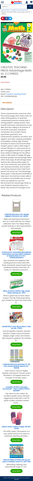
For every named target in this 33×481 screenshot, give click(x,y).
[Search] (30, 7)
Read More (16, 232)
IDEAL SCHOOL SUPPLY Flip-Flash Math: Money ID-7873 (16, 292)
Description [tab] (7, 103)
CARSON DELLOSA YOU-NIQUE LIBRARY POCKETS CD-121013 (16, 215)
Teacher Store (5, 10)
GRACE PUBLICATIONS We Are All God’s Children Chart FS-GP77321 (16, 461)
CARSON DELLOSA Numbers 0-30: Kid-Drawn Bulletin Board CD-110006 (16, 366)
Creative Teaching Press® (19, 10)
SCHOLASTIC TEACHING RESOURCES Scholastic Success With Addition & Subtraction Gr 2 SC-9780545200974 (16, 255)
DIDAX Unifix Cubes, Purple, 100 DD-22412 (16, 428)
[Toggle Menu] (2, 2)
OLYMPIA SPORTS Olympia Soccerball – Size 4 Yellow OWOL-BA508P (16, 389)
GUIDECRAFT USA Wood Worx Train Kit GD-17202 (16, 327)
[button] (29, 25)
